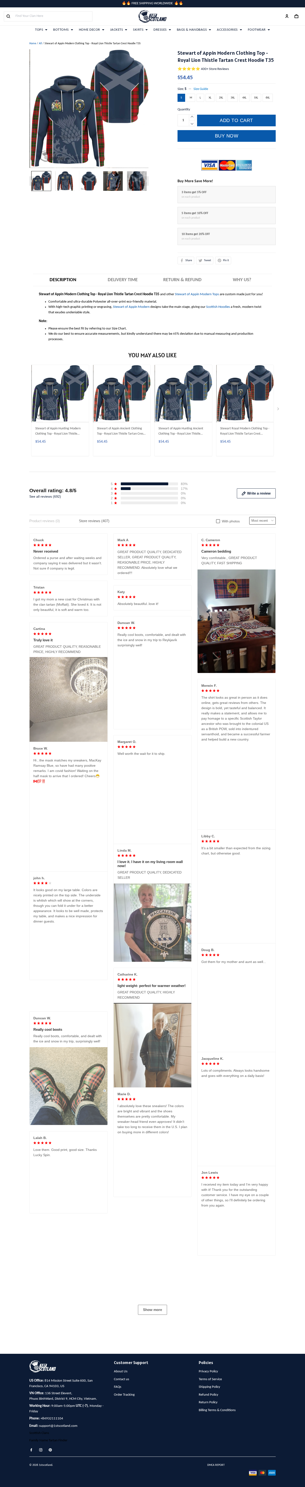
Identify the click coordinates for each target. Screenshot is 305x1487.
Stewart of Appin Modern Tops (197, 294)
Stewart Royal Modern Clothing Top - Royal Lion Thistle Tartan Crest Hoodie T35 (244, 432)
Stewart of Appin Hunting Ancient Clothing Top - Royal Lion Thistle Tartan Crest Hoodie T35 (180, 432)
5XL (256, 97)
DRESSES (160, 30)
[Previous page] (31, 181)
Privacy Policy (208, 1463)
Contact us (121, 1471)
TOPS (39, 30)
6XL (268, 97)
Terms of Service (210, 1471)
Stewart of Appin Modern (131, 307)
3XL (233, 97)
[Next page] (146, 181)
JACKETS (116, 30)
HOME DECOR (89, 30)
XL (210, 97)
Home (32, 43)
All (40, 43)
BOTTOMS (61, 30)
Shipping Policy (209, 1479)
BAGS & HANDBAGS (192, 30)
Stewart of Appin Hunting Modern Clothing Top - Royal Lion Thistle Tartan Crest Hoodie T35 (58, 432)
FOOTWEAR (257, 30)
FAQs (117, 1479)
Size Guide (200, 89)
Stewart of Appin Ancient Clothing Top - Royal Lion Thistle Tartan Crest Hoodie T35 (120, 432)
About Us (120, 1463)
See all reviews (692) (45, 496)
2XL (221, 97)
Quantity (184, 109)
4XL (244, 97)
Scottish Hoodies (218, 307)
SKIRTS (138, 30)
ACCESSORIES (227, 30)
